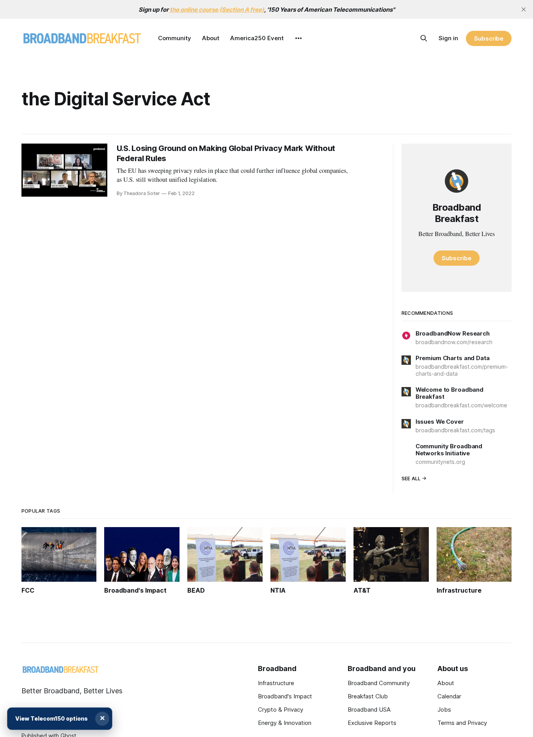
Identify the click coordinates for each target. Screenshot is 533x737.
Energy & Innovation (284, 722)
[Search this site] (424, 38)
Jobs (444, 709)
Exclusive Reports (372, 722)
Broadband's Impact (285, 696)
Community (174, 38)
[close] (523, 9)
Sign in (448, 38)
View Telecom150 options (51, 718)
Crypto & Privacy (280, 709)
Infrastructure (276, 683)
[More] (298, 38)
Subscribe (488, 38)
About (210, 38)
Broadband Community (379, 683)
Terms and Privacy (462, 722)
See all (411, 478)
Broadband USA (369, 709)
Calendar (449, 696)
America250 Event (257, 38)
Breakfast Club (368, 696)
